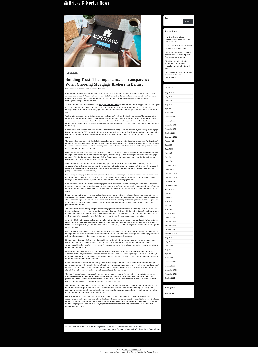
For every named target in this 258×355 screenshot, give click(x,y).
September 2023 (171, 234)
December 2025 (171, 125)
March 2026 (169, 113)
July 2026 (168, 97)
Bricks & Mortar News (132, 350)
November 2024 (171, 177)
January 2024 (170, 217)
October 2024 (170, 181)
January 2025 (170, 169)
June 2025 (169, 149)
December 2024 (171, 173)
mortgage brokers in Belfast (109, 105)
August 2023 (169, 238)
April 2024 (168, 205)
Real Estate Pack (134, 352)
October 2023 (170, 230)
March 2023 (169, 258)
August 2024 (169, 189)
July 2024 (168, 193)
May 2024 (168, 201)
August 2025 (169, 141)
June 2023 (169, 246)
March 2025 (169, 161)
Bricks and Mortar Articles (98, 88)
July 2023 (168, 242)
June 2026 (169, 101)
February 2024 (170, 213)
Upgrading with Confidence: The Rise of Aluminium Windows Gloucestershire (178, 75)
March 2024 (169, 209)
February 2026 (170, 117)
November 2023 (171, 225)
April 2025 (168, 157)
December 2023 (171, 221)
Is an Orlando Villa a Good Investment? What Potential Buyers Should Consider (177, 39)
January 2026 (170, 121)
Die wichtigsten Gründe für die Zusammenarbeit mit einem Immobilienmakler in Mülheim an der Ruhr (178, 64)
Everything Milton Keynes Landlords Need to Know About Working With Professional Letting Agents (178, 54)
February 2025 (170, 165)
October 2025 (170, 133)
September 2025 (171, 137)
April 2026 (168, 109)
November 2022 (171, 274)
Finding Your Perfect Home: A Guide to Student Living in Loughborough (179, 47)
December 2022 (171, 270)
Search (168, 18)
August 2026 (169, 93)
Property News (72, 73)
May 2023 (168, 250)
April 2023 (168, 254)
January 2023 (170, 266)
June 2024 (169, 197)
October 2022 (170, 278)
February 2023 (170, 262)
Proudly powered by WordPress (112, 352)
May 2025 (168, 153)
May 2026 (168, 105)
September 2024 (171, 185)
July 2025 (168, 145)
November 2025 (171, 129)
